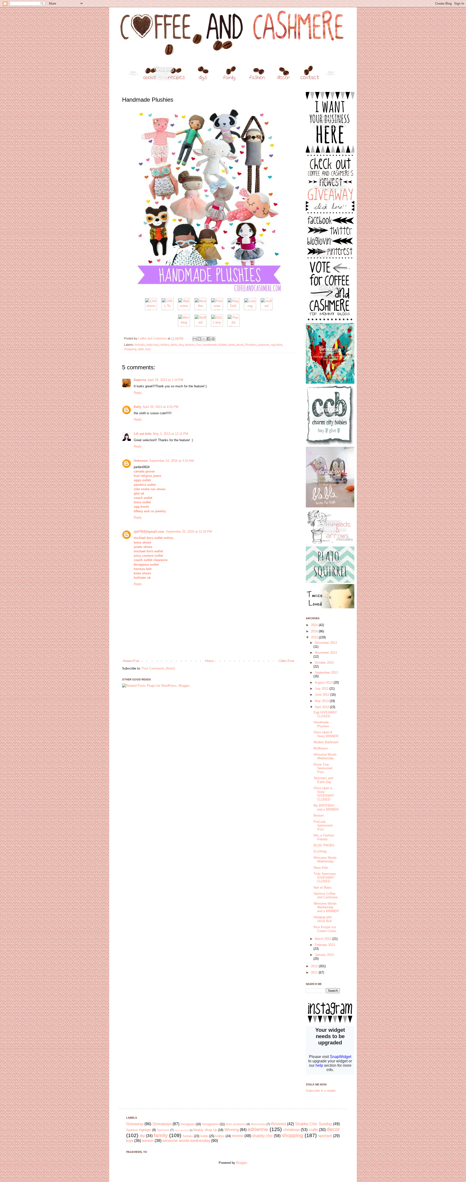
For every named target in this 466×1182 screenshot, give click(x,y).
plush (240, 344)
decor (333, 1129)
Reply (138, 393)
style (141, 349)
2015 (315, 625)
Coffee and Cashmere (153, 338)
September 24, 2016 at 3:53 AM (171, 461)
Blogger (241, 1163)
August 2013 (324, 682)
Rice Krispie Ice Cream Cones (325, 929)
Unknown (141, 461)
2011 (315, 972)
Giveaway (134, 1124)
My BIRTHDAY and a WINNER (326, 807)
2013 (315, 637)
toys (148, 349)
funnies (188, 1136)
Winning (232, 1130)
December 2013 (326, 643)
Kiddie (222, 344)
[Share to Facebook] (208, 338)
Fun (198, 344)
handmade (210, 344)
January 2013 (324, 955)
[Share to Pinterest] (213, 338)
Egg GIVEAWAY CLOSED (325, 714)
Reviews (278, 1124)
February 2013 (325, 945)
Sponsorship (182, 1130)
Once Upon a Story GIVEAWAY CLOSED (324, 793)
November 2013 (326, 652)
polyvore (263, 344)
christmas (291, 1130)
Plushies (251, 344)
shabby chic (262, 1136)
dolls (174, 344)
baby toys (152, 344)
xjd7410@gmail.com (149, 531)
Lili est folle (142, 434)
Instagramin (210, 1124)
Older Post (286, 661)
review (237, 1136)
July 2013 (322, 688)
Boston (319, 815)
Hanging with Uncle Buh (323, 919)
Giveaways (162, 1124)
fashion (190, 344)
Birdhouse (321, 748)
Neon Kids (321, 867)
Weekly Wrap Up (205, 1130)
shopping (130, 349)
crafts (313, 1130)
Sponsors (163, 1130)
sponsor (325, 1136)
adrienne (258, 1129)
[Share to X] (203, 338)
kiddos (220, 1136)
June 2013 (322, 694)
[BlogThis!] (199, 338)
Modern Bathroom (326, 742)
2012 (315, 966)
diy (142, 1136)
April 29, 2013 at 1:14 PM (165, 380)
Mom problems (235, 1124)
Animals (139, 344)
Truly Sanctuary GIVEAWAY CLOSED (325, 877)
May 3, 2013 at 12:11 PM (170, 434)
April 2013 (322, 707)
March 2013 (323, 939)
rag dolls (276, 344)
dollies (164, 344)
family (161, 1135)
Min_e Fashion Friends (324, 837)
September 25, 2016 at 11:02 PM (189, 531)
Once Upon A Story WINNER (326, 734)
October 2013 (324, 662)
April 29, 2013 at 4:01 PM (160, 407)
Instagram (188, 1124)
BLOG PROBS (324, 845)
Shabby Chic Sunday (313, 1124)
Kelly (137, 407)
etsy (180, 344)
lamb (231, 344)
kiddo (204, 1136)
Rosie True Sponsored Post (323, 768)
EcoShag (320, 851)
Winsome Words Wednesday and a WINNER (326, 907)
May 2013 (322, 701)
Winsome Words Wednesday (325, 756)
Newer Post (131, 661)
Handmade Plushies (321, 724)
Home (209, 661)
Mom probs (258, 1124)
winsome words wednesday (186, 1141)
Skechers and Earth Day (323, 780)
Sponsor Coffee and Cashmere (326, 895)
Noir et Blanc (323, 887)
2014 (315, 631)
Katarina (140, 380)
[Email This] (194, 338)
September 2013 (326, 672)
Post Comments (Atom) (158, 668)
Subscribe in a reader (321, 1090)
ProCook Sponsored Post (323, 825)
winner (148, 1141)
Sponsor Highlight (138, 1130)
